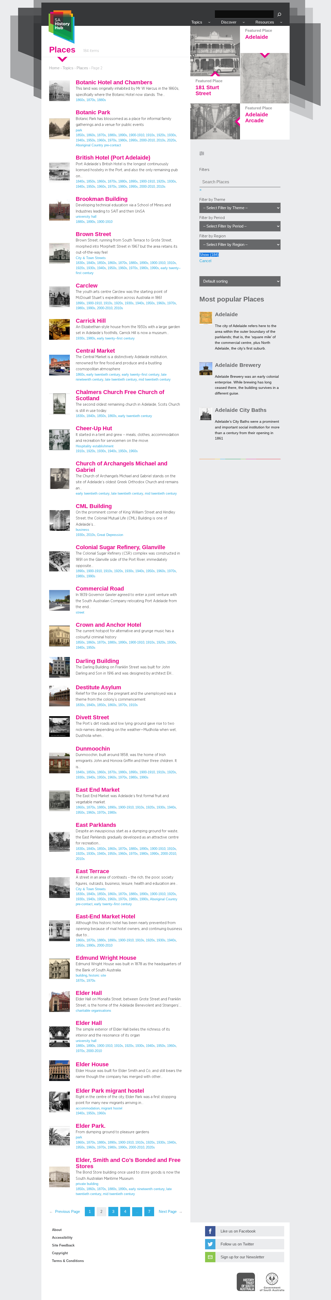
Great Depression (110, 535)
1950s (90, 140)
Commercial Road (100, 589)
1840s (80, 181)
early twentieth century (103, 374)
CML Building (94, 506)
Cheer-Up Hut (94, 428)
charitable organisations (93, 1010)
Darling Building (97, 661)
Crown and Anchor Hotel (108, 625)
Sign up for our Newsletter (242, 1257)
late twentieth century (121, 379)
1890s (122, 135)
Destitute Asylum (98, 687)
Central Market (95, 351)
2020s (171, 140)
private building (87, 1184)
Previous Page (64, 1212)
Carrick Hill (91, 321)
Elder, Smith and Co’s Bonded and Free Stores (128, 1163)
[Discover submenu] (244, 22)
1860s (80, 100)
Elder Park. (91, 1126)
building (81, 975)
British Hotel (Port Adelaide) (113, 158)
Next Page (171, 1212)
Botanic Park (93, 112)
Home (54, 68)
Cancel (205, 261)
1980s (122, 140)
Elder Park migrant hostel (110, 1091)
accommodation (88, 1108)
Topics (68, 68)
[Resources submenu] (281, 22)
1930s (171, 135)
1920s (161, 135)
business (82, 530)
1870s (90, 100)
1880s (101, 100)
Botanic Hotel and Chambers (114, 82)
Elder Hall (89, 993)
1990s (133, 140)
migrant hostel (111, 1108)
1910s (150, 135)
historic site (97, 975)
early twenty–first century (116, 338)
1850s (80, 135)
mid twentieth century (155, 379)
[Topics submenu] (209, 22)
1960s (101, 140)
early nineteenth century (147, 1189)
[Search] (279, 14)
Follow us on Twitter (237, 1244)
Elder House (92, 1064)
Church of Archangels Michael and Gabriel (121, 466)
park (79, 130)
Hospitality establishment (95, 446)
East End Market (97, 790)
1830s (80, 263)
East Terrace (92, 871)
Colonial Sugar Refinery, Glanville (120, 547)
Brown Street (93, 234)
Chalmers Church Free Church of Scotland (120, 395)
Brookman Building (101, 199)
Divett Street (92, 717)
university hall (86, 216)
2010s (161, 140)
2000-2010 (147, 140)
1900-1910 (136, 135)
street (80, 612)
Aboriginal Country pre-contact (98, 145)
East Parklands (96, 825)
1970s (112, 140)
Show (209, 255)
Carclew (86, 286)
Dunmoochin (93, 749)
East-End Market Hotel (105, 916)
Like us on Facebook (238, 1231)
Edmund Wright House (106, 958)
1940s (80, 140)
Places (82, 68)
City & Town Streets (91, 258)
